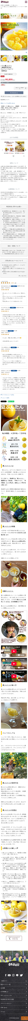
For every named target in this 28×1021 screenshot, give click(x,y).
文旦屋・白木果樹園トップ (6, 5)
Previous (2, 17)
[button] (2, 150)
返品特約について (5, 99)
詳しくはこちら (22, 275)
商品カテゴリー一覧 (5, 984)
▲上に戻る (24, 1018)
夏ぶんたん (15, 5)
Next (25, 17)
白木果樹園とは (4, 991)
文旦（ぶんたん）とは (6, 995)
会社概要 (3, 988)
